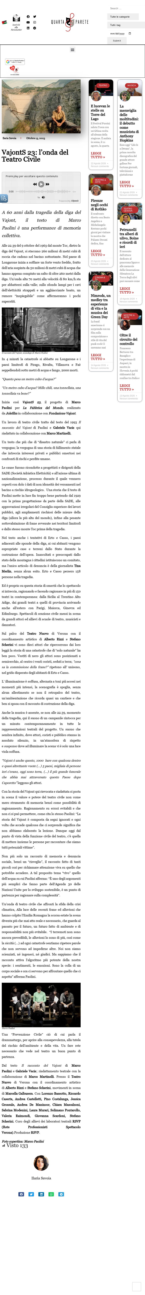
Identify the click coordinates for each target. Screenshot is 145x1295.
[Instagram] (34, 22)
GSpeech (74, 201)
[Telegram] (34, 28)
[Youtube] (28, 22)
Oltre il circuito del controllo (128, 339)
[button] (73, 49)
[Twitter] (34, 17)
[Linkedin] (28, 28)
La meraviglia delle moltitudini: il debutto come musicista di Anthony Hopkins (129, 123)
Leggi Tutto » (98, 155)
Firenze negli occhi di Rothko (99, 205)
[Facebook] (28, 17)
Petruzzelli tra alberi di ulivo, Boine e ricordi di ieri (129, 238)
